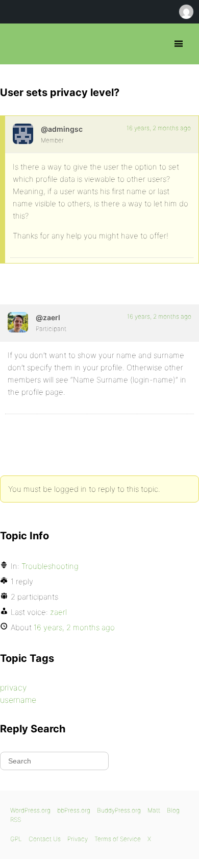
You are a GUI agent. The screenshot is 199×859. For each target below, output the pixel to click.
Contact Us (45, 839)
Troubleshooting (50, 566)
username (18, 700)
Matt (153, 810)
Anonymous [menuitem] (185, 11)
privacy (13, 687)
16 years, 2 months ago (159, 128)
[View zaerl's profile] (18, 322)
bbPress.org (16, 43)
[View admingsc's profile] (23, 134)
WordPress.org (30, 810)
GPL (16, 839)
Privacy (77, 839)
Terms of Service (117, 839)
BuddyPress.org (119, 810)
